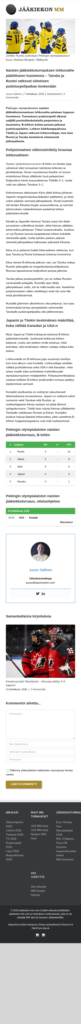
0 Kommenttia (38, 689)
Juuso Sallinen (14, 94)
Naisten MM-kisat (39, 836)
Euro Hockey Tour (64, 824)
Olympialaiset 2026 (64, 832)
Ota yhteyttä (38, 886)
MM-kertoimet (64, 859)
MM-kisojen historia (38, 892)
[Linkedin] (43, 594)
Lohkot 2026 (13, 830)
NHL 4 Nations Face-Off (65, 840)
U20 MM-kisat (39, 825)
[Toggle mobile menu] (73, 6)
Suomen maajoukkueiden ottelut (65, 851)
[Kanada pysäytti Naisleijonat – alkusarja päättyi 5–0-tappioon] (40, 626)
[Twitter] (38, 594)
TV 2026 (11, 838)
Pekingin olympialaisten (22, 108)
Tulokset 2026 (14, 834)
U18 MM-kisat (39, 830)
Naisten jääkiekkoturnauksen (24, 163)
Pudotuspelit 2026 (13, 845)
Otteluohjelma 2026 (14, 824)
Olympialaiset (54, 94)
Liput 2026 (12, 851)
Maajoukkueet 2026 (14, 857)
